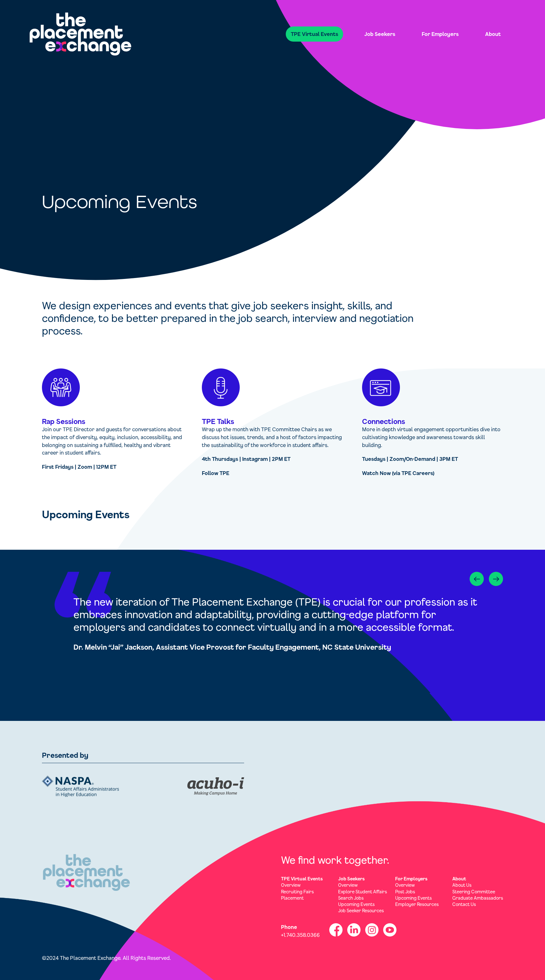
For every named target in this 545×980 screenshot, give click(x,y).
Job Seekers (379, 34)
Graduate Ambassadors (477, 898)
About (493, 34)
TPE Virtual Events (314, 34)
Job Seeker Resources (361, 910)
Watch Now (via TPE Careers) (398, 473)
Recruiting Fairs (297, 891)
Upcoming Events (356, 904)
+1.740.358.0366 (300, 935)
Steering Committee (473, 891)
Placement (292, 898)
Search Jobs (351, 898)
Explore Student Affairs (362, 891)
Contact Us (464, 904)
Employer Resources (417, 904)
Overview (291, 885)
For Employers (440, 34)
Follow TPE (215, 473)
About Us (462, 885)
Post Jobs (405, 891)
